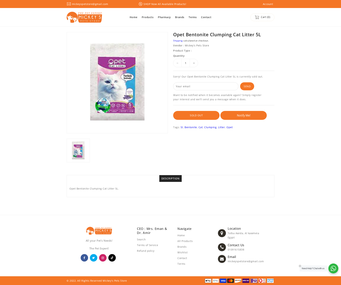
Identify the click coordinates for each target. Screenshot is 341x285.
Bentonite (191, 127)
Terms (181, 263)
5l (182, 127)
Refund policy (146, 250)
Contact (182, 258)
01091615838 (236, 249)
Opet (229, 127)
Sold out (196, 115)
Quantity (179, 56)
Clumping (210, 127)
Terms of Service (147, 245)
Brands (181, 246)
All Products (185, 241)
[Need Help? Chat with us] (333, 268)
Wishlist (182, 252)
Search (141, 239)
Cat (201, 127)
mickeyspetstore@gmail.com (246, 261)
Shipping (178, 40)
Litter (221, 127)
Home (181, 235)
